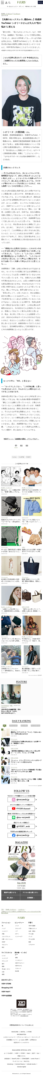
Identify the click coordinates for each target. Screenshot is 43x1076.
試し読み (10, 898)
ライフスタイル (7, 952)
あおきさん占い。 (8, 980)
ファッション (6, 923)
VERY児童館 (32, 925)
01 (16, 445)
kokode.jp (10, 1064)
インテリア (5, 958)
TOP (2, 909)
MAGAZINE (15, 1031)
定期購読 (30, 898)
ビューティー (19, 923)
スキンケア (18, 928)
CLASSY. (10, 1053)
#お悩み (14, 457)
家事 (3, 966)
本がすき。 (27, 1061)
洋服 (3, 934)
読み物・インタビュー (6, 13)
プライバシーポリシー (23, 1037)
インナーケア (18, 936)
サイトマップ (36, 1037)
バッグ (4, 928)
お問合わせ (33, 1039)
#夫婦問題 (21, 457)
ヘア (16, 931)
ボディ (17, 934)
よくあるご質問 (23, 1039)
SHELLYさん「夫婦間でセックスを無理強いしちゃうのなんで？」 (21, 61)
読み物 (17, 971)
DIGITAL (22, 1031)
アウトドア (5, 961)
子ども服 (31, 934)
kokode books (31, 1064)
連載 (16, 957)
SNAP (3, 942)
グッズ (30, 936)
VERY (17, 1053)
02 (21, 445)
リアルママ (32, 944)
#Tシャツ (21, 6)
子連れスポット (33, 928)
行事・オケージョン (7, 939)
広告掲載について (11, 1039)
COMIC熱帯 (25, 1058)
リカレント (18, 968)
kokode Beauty (20, 1064)
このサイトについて (9, 1037)
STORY (23, 1053)
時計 (3, 947)
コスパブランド (6, 936)
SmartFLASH (16, 1058)
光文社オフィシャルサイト (21, 1042)
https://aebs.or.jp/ (24, 1015)
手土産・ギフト (6, 969)
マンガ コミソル (17, 1061)
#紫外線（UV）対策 (30, 6)
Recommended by (33, 675)
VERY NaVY (6, 992)
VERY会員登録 (7, 996)
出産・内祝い (32, 931)
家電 (3, 974)
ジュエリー (5, 931)
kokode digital (21, 1066)
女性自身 (7, 1058)
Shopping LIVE (7, 988)
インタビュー (17, 13)
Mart (28, 1053)
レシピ (4, 955)
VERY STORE (6, 984)
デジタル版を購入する (30, 892)
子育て (30, 923)
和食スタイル (21, 1056)
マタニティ (5, 944)
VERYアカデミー (19, 963)
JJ (4, 1053)
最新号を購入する (10, 892)
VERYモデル (18, 965)
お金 (3, 971)
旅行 (3, 963)
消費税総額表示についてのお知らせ (22, 1025)
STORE (29, 1031)
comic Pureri (35, 1058)
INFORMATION (21, 1034)
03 (27, 445)
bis (38, 1053)
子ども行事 (32, 939)
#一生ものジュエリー (12, 6)
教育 (30, 942)
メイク (17, 925)
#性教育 (28, 457)
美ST (33, 1053)
